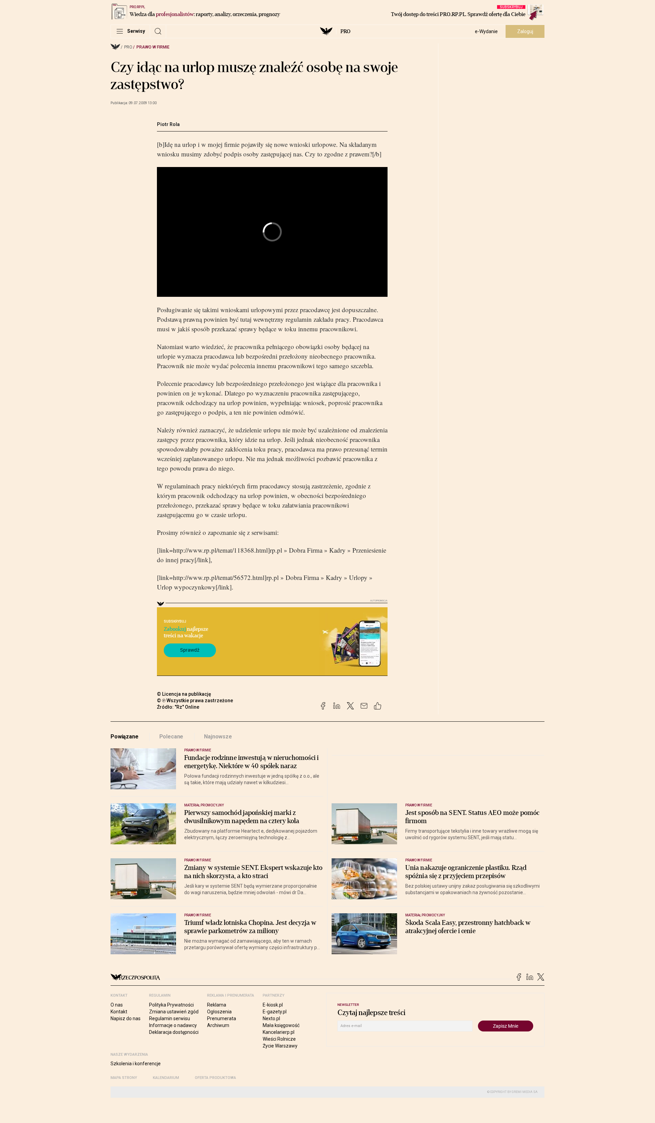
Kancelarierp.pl (278, 1032)
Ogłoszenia (219, 1011)
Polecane (171, 736)
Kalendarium (166, 1078)
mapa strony (124, 1078)
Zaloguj (525, 31)
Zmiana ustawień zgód (174, 1011)
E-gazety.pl (275, 1011)
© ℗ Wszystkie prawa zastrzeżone (195, 700)
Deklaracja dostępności (174, 1032)
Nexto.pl (271, 1018)
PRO (345, 31)
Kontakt (119, 1011)
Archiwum (218, 1025)
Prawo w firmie (153, 47)
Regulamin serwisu (169, 1018)
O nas (117, 1005)
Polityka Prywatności (171, 1005)
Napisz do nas (126, 1018)
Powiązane (125, 736)
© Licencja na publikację (184, 694)
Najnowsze (218, 736)
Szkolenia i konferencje (136, 1063)
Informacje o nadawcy (173, 1025)
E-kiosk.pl (273, 1005)
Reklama (216, 1005)
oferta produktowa (215, 1078)
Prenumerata (221, 1018)
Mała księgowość (281, 1025)
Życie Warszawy (280, 1046)
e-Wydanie (486, 31)
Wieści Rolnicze (279, 1039)
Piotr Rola (168, 124)
